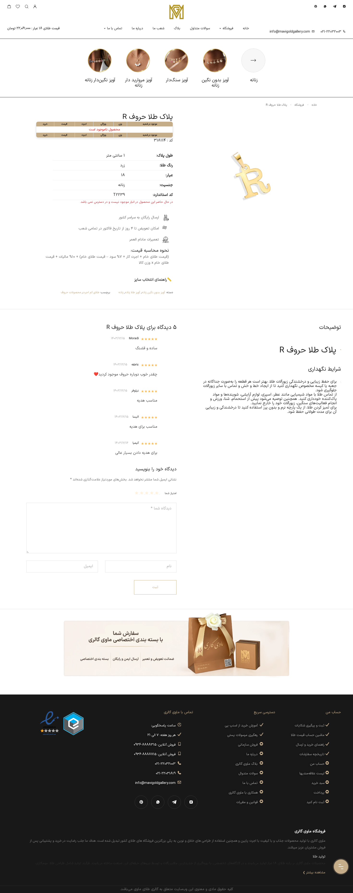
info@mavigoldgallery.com (290, 31)
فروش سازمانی (249, 744)
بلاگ (177, 28)
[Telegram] (334, 6)
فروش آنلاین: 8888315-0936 (155, 744)
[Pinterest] (315, 6)
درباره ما (137, 28)
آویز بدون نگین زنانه (153, 292)
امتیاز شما (170, 493)
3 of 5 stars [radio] (147, 493)
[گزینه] (326, 763)
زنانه (121, 292)
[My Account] (35, 7)
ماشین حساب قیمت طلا (308, 735)
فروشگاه (228, 28)
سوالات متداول (200, 28)
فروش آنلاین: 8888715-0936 (155, 754)
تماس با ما (114, 28)
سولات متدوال (249, 773)
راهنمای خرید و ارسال (310, 744)
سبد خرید (317, 783)
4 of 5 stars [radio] (142, 493)
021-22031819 (166, 773)
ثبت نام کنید (316, 802)
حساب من (317, 763)
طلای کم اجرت (91, 292)
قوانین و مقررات (248, 802)
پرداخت (319, 792)
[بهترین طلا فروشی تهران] (49, 723)
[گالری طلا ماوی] (176, 12)
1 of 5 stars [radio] (157, 493)
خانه (246, 28)
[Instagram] (344, 6)
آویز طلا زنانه (132, 292)
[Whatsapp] (325, 6)
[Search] (26, 7)
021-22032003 (331, 31)
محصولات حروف (71, 292)
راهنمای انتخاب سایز (150, 280)
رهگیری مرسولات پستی (243, 735)
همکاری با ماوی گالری (244, 792)
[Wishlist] (18, 7)
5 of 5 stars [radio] (137, 493)
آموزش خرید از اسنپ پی (242, 725)
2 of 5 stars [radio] (152, 493)
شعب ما (158, 28)
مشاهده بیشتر (315, 872)
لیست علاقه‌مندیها (311, 773)
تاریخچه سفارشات (312, 754)
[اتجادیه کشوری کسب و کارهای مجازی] (73, 723)
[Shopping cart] (9, 7)
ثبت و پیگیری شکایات (310, 725)
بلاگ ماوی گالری (247, 763)
